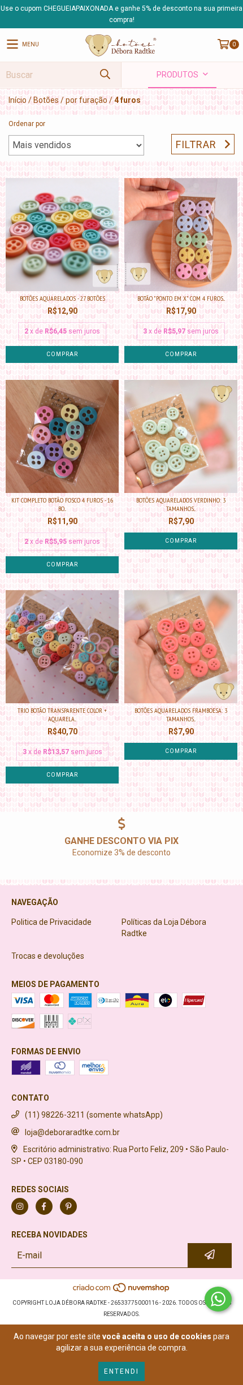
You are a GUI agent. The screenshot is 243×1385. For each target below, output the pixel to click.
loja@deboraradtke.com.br (72, 1132)
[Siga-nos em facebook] (44, 1206)
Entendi (121, 1371)
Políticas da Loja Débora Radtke (164, 927)
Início (17, 100)
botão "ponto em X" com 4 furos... (181, 298)
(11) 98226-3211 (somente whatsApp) (94, 1114)
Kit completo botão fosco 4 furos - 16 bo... (62, 504)
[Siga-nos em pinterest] (68, 1206)
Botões (46, 100)
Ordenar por (26, 124)
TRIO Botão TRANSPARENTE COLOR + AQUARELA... (62, 714)
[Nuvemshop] (121, 1291)
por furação (86, 100)
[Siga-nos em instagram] (19, 1206)
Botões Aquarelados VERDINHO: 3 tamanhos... (180, 504)
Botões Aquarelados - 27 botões (62, 298)
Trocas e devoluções (47, 955)
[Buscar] (104, 75)
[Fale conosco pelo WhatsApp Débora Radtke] (218, 1299)
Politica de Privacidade (51, 922)
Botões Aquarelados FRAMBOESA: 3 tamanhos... (180, 714)
